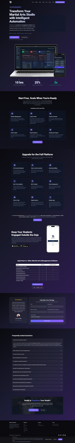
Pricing (43, 2)
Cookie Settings (26, 430)
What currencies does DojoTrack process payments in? (22, 382)
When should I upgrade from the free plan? (20, 357)
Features (36, 2)
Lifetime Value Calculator (55, 424)
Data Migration (25, 425)
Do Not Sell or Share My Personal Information (24, 441)
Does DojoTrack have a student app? (19, 389)
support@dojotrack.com (41, 425)
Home (33, 2)
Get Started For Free (60, 2)
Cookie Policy (25, 429)
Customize (55, 439)
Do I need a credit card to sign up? (18, 354)
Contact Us (39, 424)
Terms (24, 431)
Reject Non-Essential (48, 439)
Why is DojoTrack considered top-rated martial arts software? (23, 386)
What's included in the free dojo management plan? (21, 350)
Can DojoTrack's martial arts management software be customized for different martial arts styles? (29, 364)
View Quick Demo (24, 37)
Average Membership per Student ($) (53, 309)
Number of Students (34, 309)
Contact (50, 2)
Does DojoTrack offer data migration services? (21, 375)
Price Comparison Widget (55, 425)
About (40, 2)
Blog (46, 2)
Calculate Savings (47, 320)
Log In (53, 2)
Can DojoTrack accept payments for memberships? (21, 368)
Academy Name (49, 304)
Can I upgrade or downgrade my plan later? (20, 361)
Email (31, 304)
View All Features (37, 219)
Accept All (60, 439)
